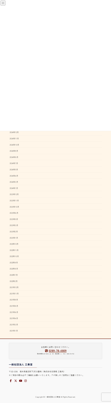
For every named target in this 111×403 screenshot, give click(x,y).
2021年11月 (14, 293)
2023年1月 (14, 237)
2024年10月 (14, 144)
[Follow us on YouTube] (21, 381)
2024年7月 (14, 163)
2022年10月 (14, 256)
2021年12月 (14, 287)
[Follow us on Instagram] (26, 381)
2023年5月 (14, 219)
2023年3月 (14, 225)
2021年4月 (14, 318)
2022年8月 (14, 268)
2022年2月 (14, 281)
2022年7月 (14, 275)
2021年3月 (14, 324)
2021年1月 (14, 330)
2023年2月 (14, 231)
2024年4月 (14, 175)
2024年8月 (14, 157)
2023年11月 (14, 200)
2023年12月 (14, 194)
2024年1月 (14, 188)
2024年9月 (14, 150)
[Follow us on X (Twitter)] (16, 381)
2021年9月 (14, 299)
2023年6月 (14, 212)
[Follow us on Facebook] (11, 381)
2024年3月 (14, 181)
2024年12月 (14, 132)
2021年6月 (14, 312)
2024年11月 (14, 138)
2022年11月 (14, 250)
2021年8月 (14, 306)
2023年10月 (14, 206)
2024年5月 (14, 169)
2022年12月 (14, 244)
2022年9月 (14, 262)
